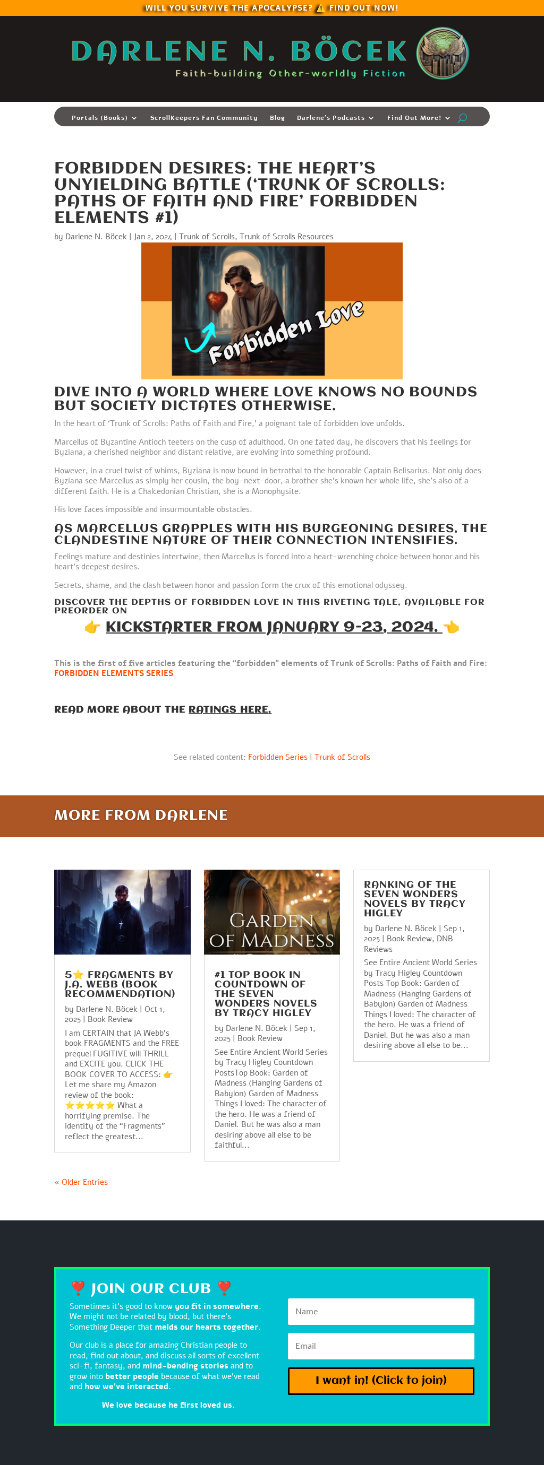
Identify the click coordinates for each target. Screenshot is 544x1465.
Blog (277, 118)
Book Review (110, 1019)
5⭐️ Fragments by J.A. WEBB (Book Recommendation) (120, 985)
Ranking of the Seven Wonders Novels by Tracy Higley (415, 899)
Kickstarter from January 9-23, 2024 (270, 627)
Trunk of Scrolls (207, 236)
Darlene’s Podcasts (331, 118)
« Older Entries (81, 1182)
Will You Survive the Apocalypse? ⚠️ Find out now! (272, 7)
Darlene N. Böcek (96, 236)
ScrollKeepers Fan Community (204, 118)
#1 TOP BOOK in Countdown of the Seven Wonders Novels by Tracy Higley (266, 994)
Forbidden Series (278, 757)
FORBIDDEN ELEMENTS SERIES (113, 673)
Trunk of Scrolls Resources (287, 236)
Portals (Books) (100, 118)
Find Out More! (414, 118)
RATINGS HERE (228, 710)
